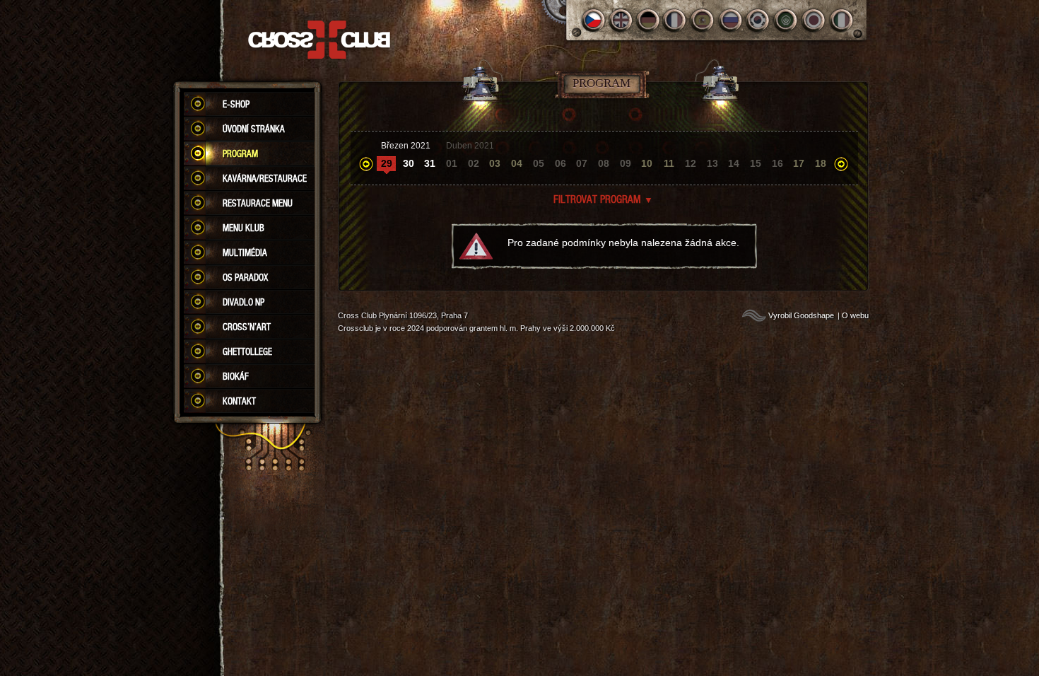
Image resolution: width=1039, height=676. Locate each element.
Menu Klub (243, 227)
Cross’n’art (247, 326)
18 (820, 163)
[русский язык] (731, 20)
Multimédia (245, 252)
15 (755, 163)
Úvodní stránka (254, 128)
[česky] (593, 20)
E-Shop (236, 104)
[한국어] (759, 20)
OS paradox (245, 277)
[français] (676, 20)
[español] (703, 20)
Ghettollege (247, 351)
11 (669, 163)
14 (733, 163)
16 (777, 163)
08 (603, 163)
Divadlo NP (243, 302)
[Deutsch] (648, 20)
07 (581, 163)
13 (712, 163)
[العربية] (786, 20)
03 (494, 163)
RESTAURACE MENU (258, 203)
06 (560, 163)
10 (646, 163)
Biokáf (236, 376)
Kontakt (239, 401)
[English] (621, 20)
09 (625, 163)
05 (538, 163)
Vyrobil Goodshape (801, 315)
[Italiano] (841, 20)
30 (408, 163)
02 (473, 163)
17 (798, 163)
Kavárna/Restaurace (265, 178)
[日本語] (814, 20)
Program (240, 153)
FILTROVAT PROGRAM (603, 198)
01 (451, 163)
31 (429, 163)
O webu (855, 315)
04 (516, 163)
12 (690, 163)
